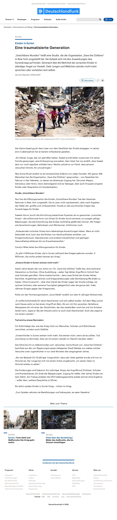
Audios (31, 478)
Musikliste (76, 483)
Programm (35, 19)
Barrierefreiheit (99, 489)
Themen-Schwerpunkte (14, 489)
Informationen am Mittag (22, 27)
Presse (96, 478)
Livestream (33, 475)
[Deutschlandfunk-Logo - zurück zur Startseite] (58, 11)
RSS (73, 486)
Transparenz (98, 483)
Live (110, 19)
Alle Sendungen (11, 478)
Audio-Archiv (61, 19)
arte (62, 497)
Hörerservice (55, 475)
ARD (43, 497)
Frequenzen (33, 489)
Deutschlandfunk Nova (76, 4)
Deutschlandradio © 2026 (59, 504)
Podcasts (47, 19)
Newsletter (76, 478)
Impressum (86, 494)
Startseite (7, 27)
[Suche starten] (100, 19)
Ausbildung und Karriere (103, 481)
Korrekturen (98, 486)
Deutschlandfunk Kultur (56, 4)
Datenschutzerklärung (51, 494)
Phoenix (56, 497)
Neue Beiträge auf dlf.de (14, 486)
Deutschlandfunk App (37, 483)
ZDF (48, 497)
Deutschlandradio (39, 4)
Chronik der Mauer (74, 497)
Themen (8, 19)
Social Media (56, 478)
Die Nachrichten (11, 481)
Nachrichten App (35, 486)
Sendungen (21, 19)
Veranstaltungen (78, 481)
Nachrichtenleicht (12, 483)
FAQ (73, 475)
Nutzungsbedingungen (71, 494)
